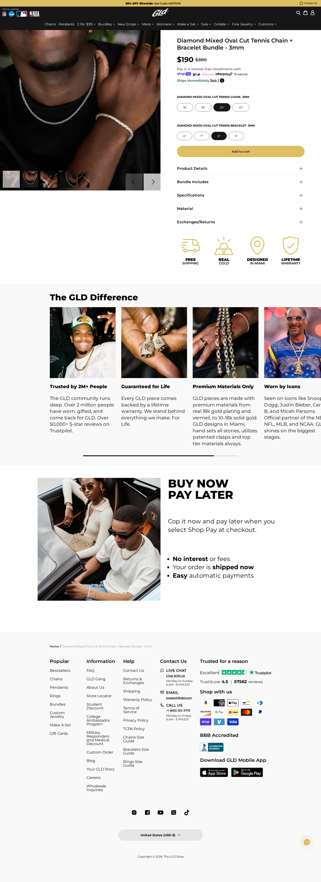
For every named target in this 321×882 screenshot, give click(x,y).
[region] (160, 381)
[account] (312, 12)
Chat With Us (175, 675)
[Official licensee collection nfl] (4, 14)
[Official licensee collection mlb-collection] (22, 14)
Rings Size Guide (132, 763)
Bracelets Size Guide (136, 751)
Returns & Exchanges (133, 681)
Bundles (58, 704)
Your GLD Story (100, 769)
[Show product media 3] (48, 179)
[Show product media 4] (67, 179)
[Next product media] (152, 182)
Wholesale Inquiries (96, 788)
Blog (90, 760)
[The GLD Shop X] (173, 812)
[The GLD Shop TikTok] (186, 812)
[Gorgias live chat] (307, 842)
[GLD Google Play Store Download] (247, 773)
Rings (55, 696)
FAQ (90, 670)
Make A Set (60, 725)
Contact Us (310, 3)
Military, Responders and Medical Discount (97, 738)
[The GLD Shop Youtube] (160, 812)
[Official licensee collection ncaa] (11, 14)
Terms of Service (131, 710)
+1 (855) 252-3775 (178, 710)
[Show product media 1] (11, 179)
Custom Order (99, 752)
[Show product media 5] (86, 179)
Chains (56, 679)
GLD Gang (96, 679)
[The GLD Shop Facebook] (147, 812)
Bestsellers (60, 670)
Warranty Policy (137, 699)
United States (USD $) (158, 835)
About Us (95, 687)
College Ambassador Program (98, 720)
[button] (298, 12)
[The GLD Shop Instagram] (134, 812)
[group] (153, 3)
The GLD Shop (174, 856)
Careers (93, 777)
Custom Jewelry (57, 715)
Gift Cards (59, 733)
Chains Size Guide (133, 739)
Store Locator (99, 696)
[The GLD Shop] (160, 12)
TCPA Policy (134, 729)
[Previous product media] (134, 182)
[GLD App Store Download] (214, 773)
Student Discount (95, 706)
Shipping (131, 691)
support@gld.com (179, 697)
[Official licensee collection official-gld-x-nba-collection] (34, 14)
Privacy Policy (136, 720)
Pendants (59, 687)
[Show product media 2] (30, 179)
